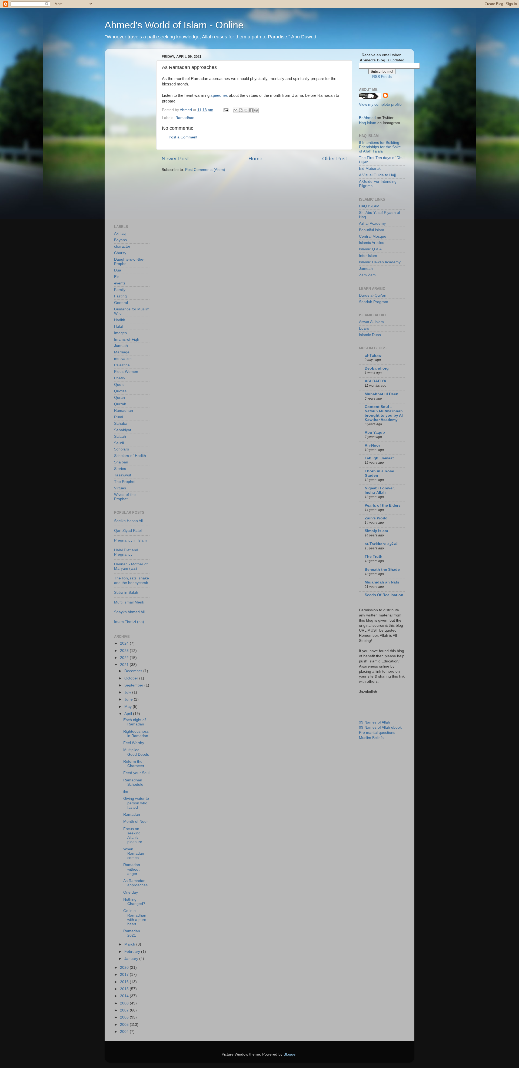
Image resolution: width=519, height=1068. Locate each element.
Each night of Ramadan (134, 722)
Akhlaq (120, 233)
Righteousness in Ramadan (136, 733)
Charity (120, 253)
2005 (125, 1025)
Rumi (118, 417)
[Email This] (235, 110)
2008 (125, 1003)
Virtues (120, 488)
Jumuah (121, 346)
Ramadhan (184, 118)
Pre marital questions (377, 733)
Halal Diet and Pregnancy (126, 552)
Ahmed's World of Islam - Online (174, 25)
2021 (125, 665)
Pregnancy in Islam (130, 540)
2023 (125, 651)
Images (120, 333)
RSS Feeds (382, 77)
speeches (219, 95)
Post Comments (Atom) (205, 170)
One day (130, 892)
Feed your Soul (136, 773)
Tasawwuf (122, 475)
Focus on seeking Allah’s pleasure (132, 835)
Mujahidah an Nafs (382, 582)
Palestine (122, 365)
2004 (125, 1032)
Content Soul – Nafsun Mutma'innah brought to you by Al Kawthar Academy (384, 413)
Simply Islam (376, 531)
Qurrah (120, 404)
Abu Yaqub (375, 432)
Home (255, 158)
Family (119, 290)
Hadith (119, 320)
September (134, 685)
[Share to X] (245, 110)
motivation (123, 359)
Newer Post (175, 158)
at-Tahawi (373, 355)
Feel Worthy (133, 743)
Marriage (121, 352)
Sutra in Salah (126, 593)
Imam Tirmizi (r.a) (129, 622)
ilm (125, 792)
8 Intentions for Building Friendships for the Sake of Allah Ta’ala (380, 147)
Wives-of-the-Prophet (125, 497)
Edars (364, 328)
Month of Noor (135, 822)
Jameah (366, 269)
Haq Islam (367, 123)
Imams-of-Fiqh (126, 339)
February (132, 952)
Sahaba (120, 424)
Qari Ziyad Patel (128, 531)
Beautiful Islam (371, 230)
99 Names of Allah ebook (380, 727)
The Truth (373, 557)
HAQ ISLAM (369, 206)
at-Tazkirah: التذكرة (381, 544)
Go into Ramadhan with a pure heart (134, 917)
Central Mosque (372, 236)
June (129, 699)
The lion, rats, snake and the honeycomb (131, 580)
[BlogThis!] (240, 110)
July (128, 692)
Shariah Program (373, 302)
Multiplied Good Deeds (136, 752)
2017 (125, 975)
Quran (119, 398)
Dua (117, 270)
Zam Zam (367, 275)
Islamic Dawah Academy (380, 262)
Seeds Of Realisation (384, 595)
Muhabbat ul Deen (381, 394)
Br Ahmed (367, 118)
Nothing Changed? (134, 901)
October (131, 678)
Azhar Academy (372, 223)
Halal (118, 326)
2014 (125, 996)
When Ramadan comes (133, 853)
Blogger (290, 1054)
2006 (125, 1017)
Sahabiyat (122, 430)
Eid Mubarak (370, 169)
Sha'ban (121, 462)
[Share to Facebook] (251, 110)
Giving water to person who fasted (136, 803)
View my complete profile (380, 104)
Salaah (120, 437)
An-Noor (372, 445)
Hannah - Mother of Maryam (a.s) (131, 566)
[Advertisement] (135, 134)
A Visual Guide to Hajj (377, 175)
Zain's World (376, 518)
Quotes (120, 391)
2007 (125, 1010)
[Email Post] (225, 110)
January (131, 959)
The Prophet (124, 482)
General (121, 303)
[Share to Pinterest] (256, 110)
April (128, 714)
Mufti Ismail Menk (129, 602)
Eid (116, 277)
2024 (125, 643)
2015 (125, 989)
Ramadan (131, 814)
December (133, 671)
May (128, 707)
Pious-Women (126, 372)
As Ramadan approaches (135, 883)
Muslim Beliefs (371, 738)
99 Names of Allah (374, 722)
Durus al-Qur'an (372, 295)
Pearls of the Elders (383, 505)
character (122, 246)
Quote (119, 385)
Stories (120, 469)
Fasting (120, 296)
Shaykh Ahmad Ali (129, 612)
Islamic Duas (370, 335)
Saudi (119, 443)
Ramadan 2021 (131, 933)
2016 (125, 982)
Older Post (334, 158)
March (130, 944)
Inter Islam (368, 256)
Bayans (120, 240)
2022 (125, 658)
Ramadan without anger (131, 869)
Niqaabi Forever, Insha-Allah (380, 490)
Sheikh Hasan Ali (128, 521)
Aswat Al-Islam (371, 322)
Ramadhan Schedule (133, 782)
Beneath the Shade (382, 570)
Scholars (121, 449)
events (119, 283)
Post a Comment (183, 137)
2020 (125, 968)
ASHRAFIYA (375, 381)
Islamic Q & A (370, 249)
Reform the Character (133, 763)
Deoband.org (377, 368)
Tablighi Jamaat (379, 458)
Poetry (119, 378)
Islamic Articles (371, 243)
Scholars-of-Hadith (130, 456)
